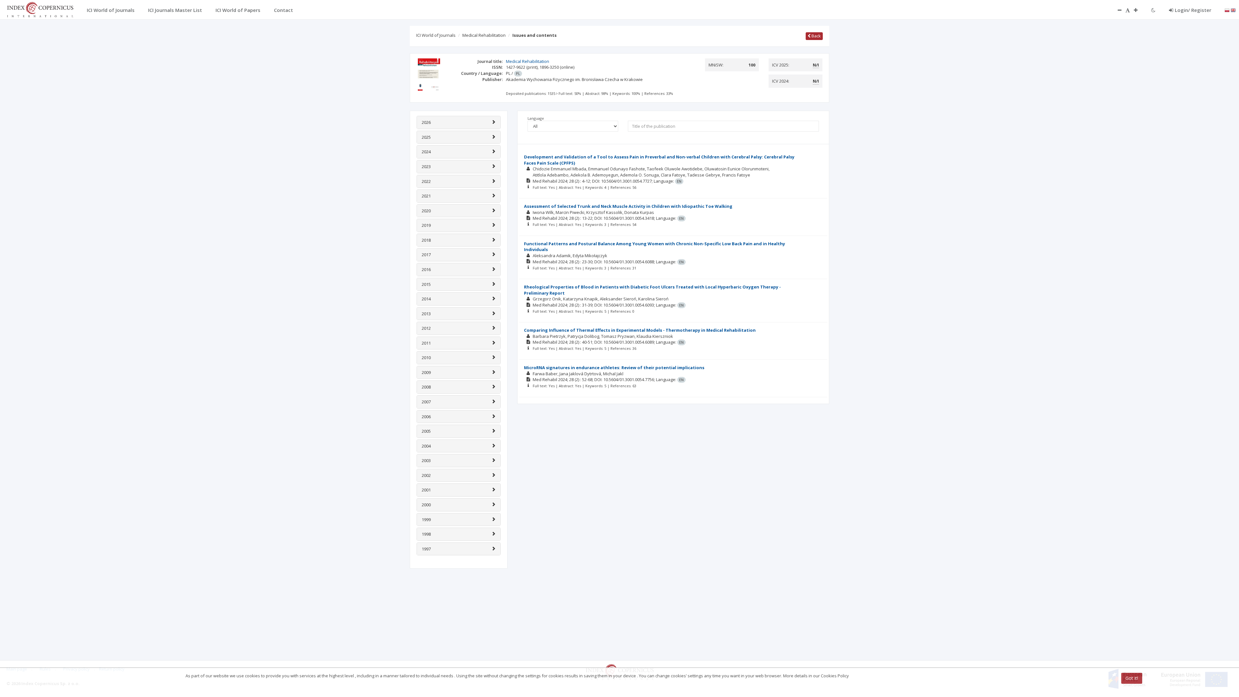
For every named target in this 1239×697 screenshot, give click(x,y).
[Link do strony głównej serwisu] (40, 9)
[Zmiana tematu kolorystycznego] (1153, 10)
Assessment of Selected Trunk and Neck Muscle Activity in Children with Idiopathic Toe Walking (628, 206)
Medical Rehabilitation (484, 35)
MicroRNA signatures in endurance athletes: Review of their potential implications (614, 367)
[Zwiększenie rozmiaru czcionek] (1138, 10)
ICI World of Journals (436, 35)
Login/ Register (1193, 10)
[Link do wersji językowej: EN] (1233, 10)
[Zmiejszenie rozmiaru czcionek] (1116, 10)
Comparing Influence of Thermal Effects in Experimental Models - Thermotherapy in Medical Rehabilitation (640, 330)
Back (816, 36)
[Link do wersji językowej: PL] (1227, 10)
